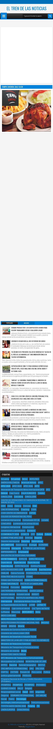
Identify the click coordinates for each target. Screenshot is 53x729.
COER (33, 509)
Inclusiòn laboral (8, 594)
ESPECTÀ (23, 559)
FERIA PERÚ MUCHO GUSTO (12, 577)
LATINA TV (41, 605)
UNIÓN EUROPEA (8, 710)
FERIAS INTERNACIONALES (36, 580)
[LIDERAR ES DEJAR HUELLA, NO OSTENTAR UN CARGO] (6, 344)
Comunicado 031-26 (31, 520)
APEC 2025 (16, 486)
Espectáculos (33, 562)
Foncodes (15, 587)
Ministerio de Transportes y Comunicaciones (19, 647)
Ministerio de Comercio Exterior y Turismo (18, 630)
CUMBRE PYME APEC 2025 (12, 538)
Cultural (48, 534)
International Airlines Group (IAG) (27, 601)
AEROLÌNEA (34, 479)
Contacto (31, 531)
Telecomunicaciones (40, 702)
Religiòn (28, 688)
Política (47, 672)
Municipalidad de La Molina (12, 661)
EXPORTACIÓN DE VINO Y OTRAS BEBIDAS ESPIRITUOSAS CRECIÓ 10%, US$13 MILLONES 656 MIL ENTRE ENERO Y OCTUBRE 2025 (29, 368)
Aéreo (24, 479)
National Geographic (27, 665)
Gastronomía (27, 587)
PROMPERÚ (17, 685)
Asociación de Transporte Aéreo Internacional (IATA (22, 490)
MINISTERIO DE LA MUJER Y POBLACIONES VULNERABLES (25, 640)
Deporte (38, 538)
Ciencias (26, 506)
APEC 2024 (5, 486)
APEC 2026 (28, 486)
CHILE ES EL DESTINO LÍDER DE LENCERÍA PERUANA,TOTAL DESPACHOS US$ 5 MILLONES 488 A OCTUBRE (29, 397)
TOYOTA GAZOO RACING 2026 (13, 706)
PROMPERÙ (29, 685)
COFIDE (32, 513)
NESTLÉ (41, 665)
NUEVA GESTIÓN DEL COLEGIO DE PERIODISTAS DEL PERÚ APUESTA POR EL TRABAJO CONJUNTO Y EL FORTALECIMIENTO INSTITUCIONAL (29, 426)
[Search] (50, 16)
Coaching (25, 509)
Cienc (10, 506)
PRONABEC (40, 685)
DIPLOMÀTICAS (7, 545)
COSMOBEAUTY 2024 (10, 534)
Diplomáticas (37, 541)
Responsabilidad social (10, 692)
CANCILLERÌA (30, 497)
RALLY (20, 688)
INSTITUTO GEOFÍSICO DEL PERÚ (29, 598)
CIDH (3, 506)
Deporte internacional (10, 541)
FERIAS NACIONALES (9, 584)
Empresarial (23, 552)
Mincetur (45, 623)
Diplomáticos (21, 545)
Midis (38, 612)
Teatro (11, 699)
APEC (40, 482)
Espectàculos (7, 566)
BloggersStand (30, 727)
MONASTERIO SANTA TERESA (13, 654)
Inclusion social (23, 594)
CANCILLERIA (6, 497)
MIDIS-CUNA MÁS (8, 615)
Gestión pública (36, 591)
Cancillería (18, 497)
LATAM (32, 605)
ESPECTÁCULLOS (36, 559)
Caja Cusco (14, 493)
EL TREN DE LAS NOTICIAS (26, 8)
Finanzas (5, 587)
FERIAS (29, 577)
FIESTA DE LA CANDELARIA (32, 584)
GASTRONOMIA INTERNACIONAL (14, 591)
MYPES (4, 665)
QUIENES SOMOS (8, 688)
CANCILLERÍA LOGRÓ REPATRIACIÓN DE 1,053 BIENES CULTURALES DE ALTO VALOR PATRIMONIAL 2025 (28, 441)
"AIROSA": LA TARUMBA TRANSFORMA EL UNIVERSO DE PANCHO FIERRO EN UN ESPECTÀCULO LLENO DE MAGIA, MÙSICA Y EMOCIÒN (29, 383)
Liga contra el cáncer (21, 608)
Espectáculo (6, 562)
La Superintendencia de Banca (14, 605)
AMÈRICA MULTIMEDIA (10, 482)
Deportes (25, 541)
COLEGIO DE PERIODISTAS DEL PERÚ (16, 516)
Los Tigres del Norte (40, 608)
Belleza (4, 493)
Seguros (4, 695)
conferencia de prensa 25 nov (25, 524)
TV (38, 706)
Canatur (41, 493)
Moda (23, 651)
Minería (21, 626)
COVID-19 (25, 534)
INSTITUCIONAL (7, 598)
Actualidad (15, 479)
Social (3, 699)
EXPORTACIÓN (31, 570)
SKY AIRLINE (41, 695)
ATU (48, 490)
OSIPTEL (4, 672)
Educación (16, 548)
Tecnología (21, 699)
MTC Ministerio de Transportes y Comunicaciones (22, 658)
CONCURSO (6, 524)
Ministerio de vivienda (10, 651)
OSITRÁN (14, 672)
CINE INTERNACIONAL (10, 509)
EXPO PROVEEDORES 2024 (12, 570)
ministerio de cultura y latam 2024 (15, 633)
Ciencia (18, 506)
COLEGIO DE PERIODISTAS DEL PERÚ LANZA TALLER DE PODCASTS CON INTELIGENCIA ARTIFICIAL (28, 454)
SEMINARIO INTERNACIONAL (22, 695)
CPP (33, 534)
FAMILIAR (5, 573)
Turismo (31, 706)
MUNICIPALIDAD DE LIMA (36, 661)
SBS (31, 692)
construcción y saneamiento (13, 531)
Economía (5, 548)
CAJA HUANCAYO (28, 493)
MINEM (4, 626)
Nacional (13, 665)
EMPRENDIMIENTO (8, 552)
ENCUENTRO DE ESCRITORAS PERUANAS (18, 555)
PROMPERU (6, 685)
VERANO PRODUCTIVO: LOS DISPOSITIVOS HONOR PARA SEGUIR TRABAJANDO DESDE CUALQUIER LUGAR (29, 328)
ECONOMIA (43, 545)
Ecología (32, 545)
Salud (25, 692)
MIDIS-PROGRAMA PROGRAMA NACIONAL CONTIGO (22, 619)
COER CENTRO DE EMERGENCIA (14, 513)
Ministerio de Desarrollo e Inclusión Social (18, 637)
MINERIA (12, 626)
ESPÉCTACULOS (22, 566)
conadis (45, 520)
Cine (34, 506)
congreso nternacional (10, 527)
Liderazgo (5, 608)
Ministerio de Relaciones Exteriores (16, 644)
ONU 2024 (40, 668)
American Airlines (29, 482)
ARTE (37, 486)
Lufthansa (5, 612)
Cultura (40, 534)
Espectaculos (20, 562)
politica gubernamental (10, 676)
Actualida (5, 479)
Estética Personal (38, 566)
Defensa (28, 538)
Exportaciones (45, 570)
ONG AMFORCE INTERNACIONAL (14, 668)
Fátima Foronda (17, 573)
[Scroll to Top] (49, 725)
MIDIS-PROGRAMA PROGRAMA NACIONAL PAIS (20, 623)
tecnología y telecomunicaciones (15, 702)
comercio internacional (10, 520)
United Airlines (23, 710)
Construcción (28, 527)
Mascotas (16, 612)
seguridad (40, 692)
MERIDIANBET (27, 612)
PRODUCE (27, 676)
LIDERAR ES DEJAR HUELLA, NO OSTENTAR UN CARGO (28, 341)
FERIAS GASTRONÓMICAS (11, 580)
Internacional (6, 601)
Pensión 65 (24, 672)
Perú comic (36, 672)
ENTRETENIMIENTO (9, 559)
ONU (31, 668)
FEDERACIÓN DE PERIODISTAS (38, 573)
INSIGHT (35, 594)
